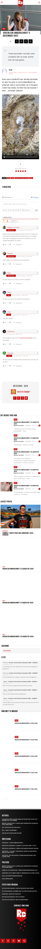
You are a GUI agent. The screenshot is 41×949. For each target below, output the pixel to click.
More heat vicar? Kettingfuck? (11, 894)
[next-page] (6, 799)
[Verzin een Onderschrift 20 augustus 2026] (6, 453)
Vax (4, 681)
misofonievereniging (25, 338)
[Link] (23, 210)
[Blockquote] (18, 210)
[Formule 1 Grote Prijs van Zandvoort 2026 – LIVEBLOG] (20, 516)
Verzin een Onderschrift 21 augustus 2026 (26, 439)
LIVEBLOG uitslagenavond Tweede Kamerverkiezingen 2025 (19, 870)
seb (9, 178)
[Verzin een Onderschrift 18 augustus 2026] (6, 486)
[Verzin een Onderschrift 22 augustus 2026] (6, 423)
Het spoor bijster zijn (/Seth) (11, 827)
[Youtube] (26, 398)
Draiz (9, 292)
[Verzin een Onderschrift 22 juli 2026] (7, 771)
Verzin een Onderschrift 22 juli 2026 (26, 772)
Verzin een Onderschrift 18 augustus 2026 (26, 486)
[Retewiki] (24, 941)
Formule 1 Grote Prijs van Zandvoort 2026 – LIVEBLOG (18, 534)
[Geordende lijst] (13, 210)
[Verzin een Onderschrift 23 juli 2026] (7, 754)
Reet (9, 273)
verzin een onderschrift (21, 178)
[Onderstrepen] (8, 210)
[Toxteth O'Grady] (14, 391)
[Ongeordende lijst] (16, 210)
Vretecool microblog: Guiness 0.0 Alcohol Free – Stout (19, 845)
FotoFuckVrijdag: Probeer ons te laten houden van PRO (19, 891)
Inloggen (36, 197)
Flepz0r (10, 253)
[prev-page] (2, 799)
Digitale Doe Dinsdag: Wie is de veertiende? (15, 899)
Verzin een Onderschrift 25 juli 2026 (26, 723)
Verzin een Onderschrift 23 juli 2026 (26, 756)
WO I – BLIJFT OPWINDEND (9, 830)
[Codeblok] (20, 210)
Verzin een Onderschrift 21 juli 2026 (26, 789)
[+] (28, 210)
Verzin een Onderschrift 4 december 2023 (23, 73)
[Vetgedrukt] (4, 210)
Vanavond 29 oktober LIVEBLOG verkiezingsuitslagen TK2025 (20, 873)
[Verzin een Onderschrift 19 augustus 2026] (6, 470)
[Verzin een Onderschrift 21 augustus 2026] (6, 439)
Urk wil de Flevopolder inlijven (11, 833)
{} (25, 210)
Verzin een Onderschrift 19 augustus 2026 (26, 470)
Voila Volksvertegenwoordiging (12, 876)
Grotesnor (10, 331)
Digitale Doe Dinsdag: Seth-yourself (13, 897)
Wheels (5, 531)
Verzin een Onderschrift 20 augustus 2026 (26, 453)
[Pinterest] (26, 41)
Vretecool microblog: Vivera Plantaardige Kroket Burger (20, 848)
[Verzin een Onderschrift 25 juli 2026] (7, 721)
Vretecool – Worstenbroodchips (12, 842)
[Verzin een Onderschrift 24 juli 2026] (7, 738)
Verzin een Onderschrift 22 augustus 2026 (26, 423)
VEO (4, 29)
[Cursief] (6, 210)
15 (39, 473)
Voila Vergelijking (7, 878)
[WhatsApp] (31, 41)
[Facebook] (17, 41)
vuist (31, 178)
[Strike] (11, 210)
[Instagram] (18, 398)
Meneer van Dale (13, 227)
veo (12, 178)
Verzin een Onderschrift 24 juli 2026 (26, 740)
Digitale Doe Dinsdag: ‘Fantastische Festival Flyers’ (18, 888)
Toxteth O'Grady (23, 391)
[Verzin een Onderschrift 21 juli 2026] (7, 787)
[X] (21, 41)
